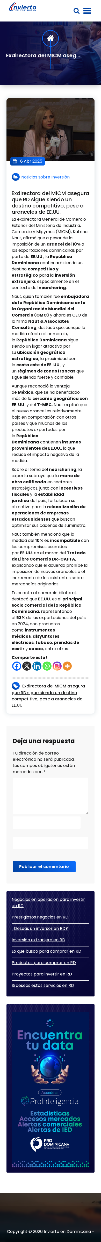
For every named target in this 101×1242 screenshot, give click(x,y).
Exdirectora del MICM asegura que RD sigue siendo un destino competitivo (48, 692)
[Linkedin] (36, 666)
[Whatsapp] (47, 666)
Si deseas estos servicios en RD (43, 985)
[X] (26, 666)
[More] (67, 666)
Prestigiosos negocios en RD (40, 917)
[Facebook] (16, 666)
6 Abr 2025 (30, 161)
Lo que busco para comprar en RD (46, 951)
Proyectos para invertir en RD (42, 974)
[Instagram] (57, 666)
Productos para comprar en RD (44, 963)
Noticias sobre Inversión (45, 177)
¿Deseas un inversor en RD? (40, 928)
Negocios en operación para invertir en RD (48, 902)
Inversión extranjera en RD (38, 940)
